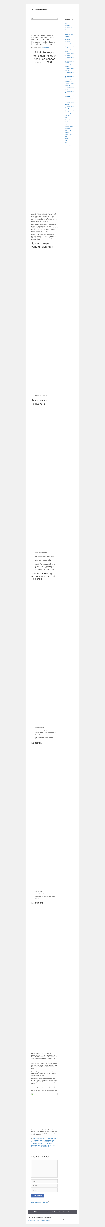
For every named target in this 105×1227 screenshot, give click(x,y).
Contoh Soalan (69, 34)
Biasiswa (67, 25)
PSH (66, 136)
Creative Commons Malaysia (67, 38)
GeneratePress (67, 1212)
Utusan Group (68, 145)
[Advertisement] (44, 76)
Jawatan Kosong (37, 1138)
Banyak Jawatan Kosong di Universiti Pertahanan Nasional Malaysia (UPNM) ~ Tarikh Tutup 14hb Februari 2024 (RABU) (43, 1145)
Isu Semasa (68, 41)
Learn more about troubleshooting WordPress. (39, 1220)
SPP (66, 142)
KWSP (66, 117)
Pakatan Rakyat (69, 126)
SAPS (66, 138)
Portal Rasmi (68, 134)
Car (66, 30)
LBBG (66, 122)
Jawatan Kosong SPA (47, 1138)
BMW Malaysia (69, 27)
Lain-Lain (67, 119)
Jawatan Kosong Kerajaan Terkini (40, 9)
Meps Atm (67, 124)
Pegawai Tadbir (69, 128)
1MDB (66, 23)
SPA (55, 1138)
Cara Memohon (69, 32)
